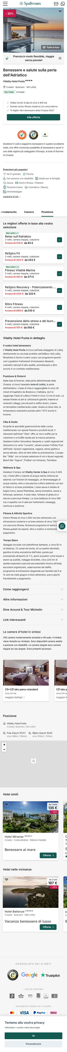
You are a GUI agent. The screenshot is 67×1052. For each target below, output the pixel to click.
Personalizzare (33, 1044)
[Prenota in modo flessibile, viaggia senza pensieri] (60, 58)
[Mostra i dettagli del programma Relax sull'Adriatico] (59, 239)
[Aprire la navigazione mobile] (5, 3)
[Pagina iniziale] (30, 3)
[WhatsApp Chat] (62, 526)
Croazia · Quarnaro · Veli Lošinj (21, 87)
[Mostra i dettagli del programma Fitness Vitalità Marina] (59, 273)
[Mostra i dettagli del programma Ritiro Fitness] (59, 307)
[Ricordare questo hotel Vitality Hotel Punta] (60, 11)
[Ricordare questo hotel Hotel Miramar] (6, 804)
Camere (29, 211)
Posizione (47, 211)
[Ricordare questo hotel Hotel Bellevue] (6, 879)
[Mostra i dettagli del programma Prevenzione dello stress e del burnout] (59, 324)
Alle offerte (33, 117)
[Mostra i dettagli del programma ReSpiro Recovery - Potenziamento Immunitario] (59, 290)
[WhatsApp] (62, 3)
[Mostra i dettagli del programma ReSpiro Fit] (59, 256)
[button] (33, 761)
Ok (33, 1035)
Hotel (18, 836)
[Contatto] (56, 3)
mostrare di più (10, 196)
